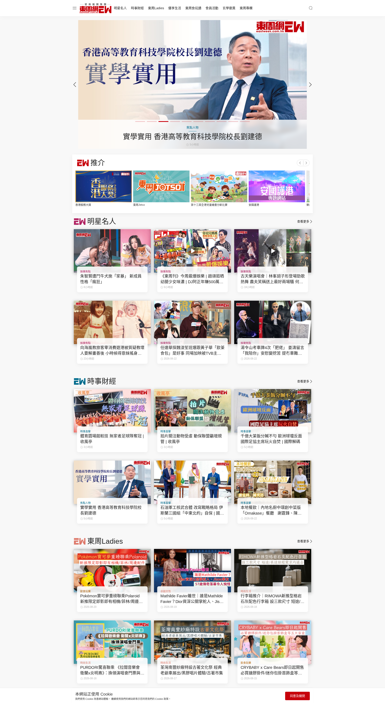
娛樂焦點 (85, 271)
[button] (310, 84)
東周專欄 (246, 8)
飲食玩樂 (85, 591)
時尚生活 (246, 591)
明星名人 (120, 8)
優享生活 (174, 8)
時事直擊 (85, 431)
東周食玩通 (193, 8)
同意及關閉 (297, 696)
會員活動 (212, 8)
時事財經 (137, 8)
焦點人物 (85, 502)
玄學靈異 (229, 8)
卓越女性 (165, 591)
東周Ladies (156, 8)
